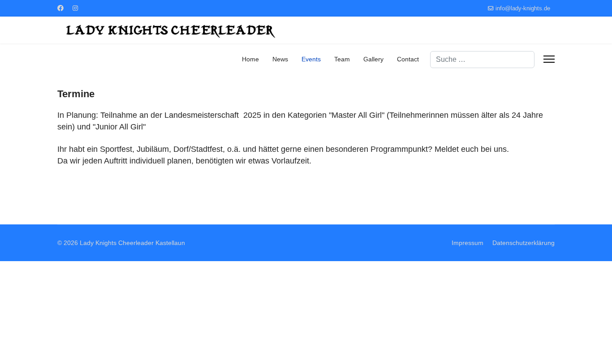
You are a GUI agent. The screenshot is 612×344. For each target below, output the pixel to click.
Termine (76, 93)
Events (311, 59)
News (280, 59)
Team (342, 59)
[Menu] (549, 59)
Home (250, 59)
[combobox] (482, 59)
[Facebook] (60, 8)
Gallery (373, 59)
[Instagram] (75, 8)
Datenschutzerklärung (523, 242)
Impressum (467, 242)
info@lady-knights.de (523, 8)
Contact (408, 59)
